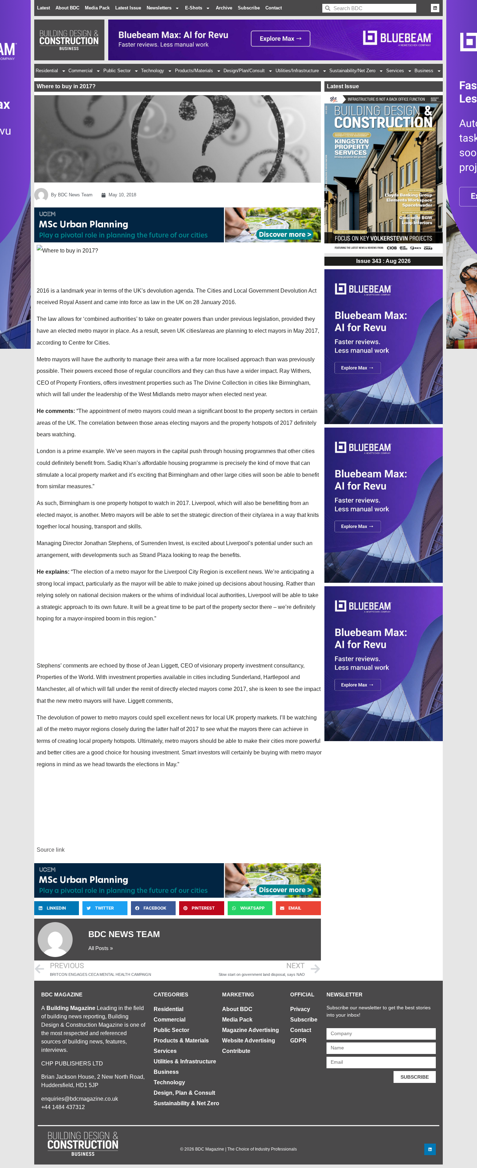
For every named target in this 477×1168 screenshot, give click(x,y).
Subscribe (249, 7)
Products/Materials (194, 70)
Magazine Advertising (250, 1030)
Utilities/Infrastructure (297, 70)
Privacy (300, 1009)
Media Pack (97, 7)
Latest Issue (128, 7)
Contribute (236, 1051)
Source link (51, 850)
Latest (43, 7)
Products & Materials (181, 1040)
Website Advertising (248, 1040)
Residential (47, 70)
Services (395, 70)
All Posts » (100, 948)
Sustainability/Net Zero (352, 70)
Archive (224, 7)
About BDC (67, 7)
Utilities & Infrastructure (185, 1061)
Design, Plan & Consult (184, 1093)
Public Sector (117, 70)
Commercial (80, 70)
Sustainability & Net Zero (186, 1103)
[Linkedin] (435, 8)
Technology (152, 70)
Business (423, 70)
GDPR (298, 1040)
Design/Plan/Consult (244, 70)
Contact (273, 7)
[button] (56, 908)
